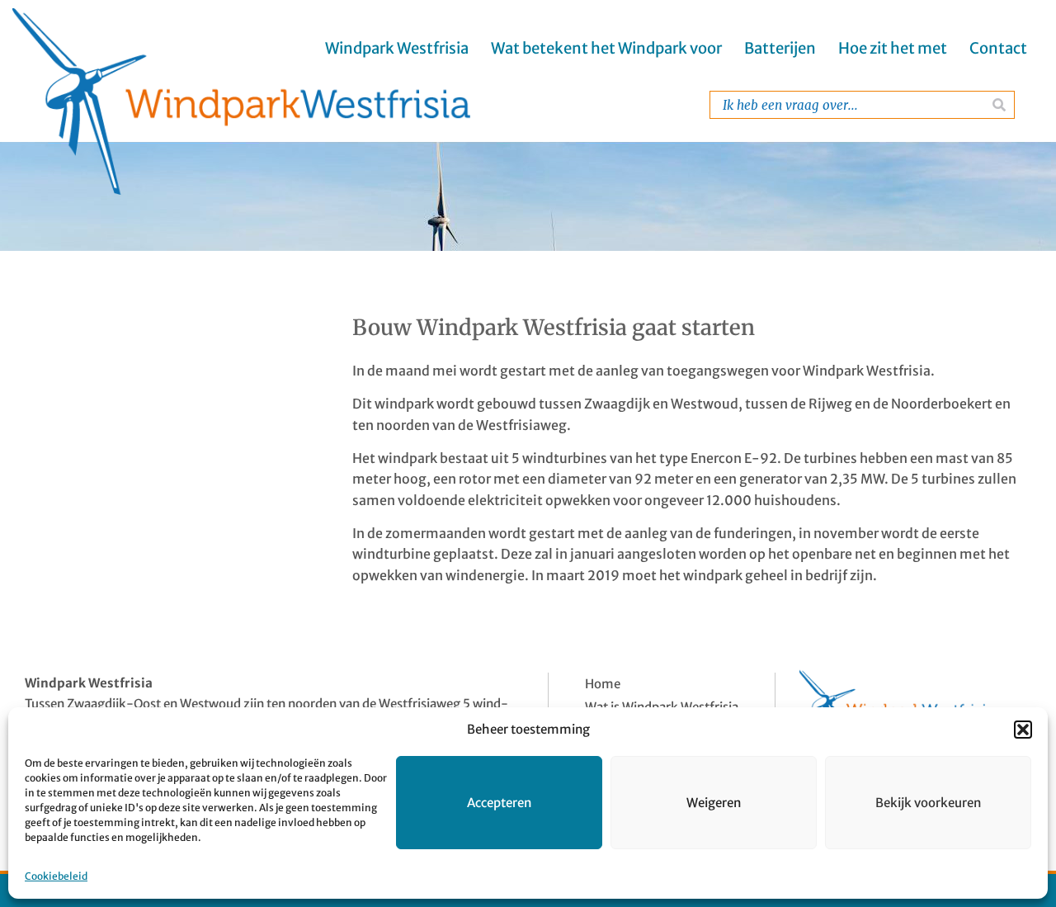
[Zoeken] (999, 105)
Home (602, 684)
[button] (1023, 729)
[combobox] (847, 105)
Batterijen (780, 48)
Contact (998, 48)
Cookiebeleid (56, 876)
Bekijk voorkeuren (928, 802)
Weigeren (713, 802)
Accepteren (499, 802)
